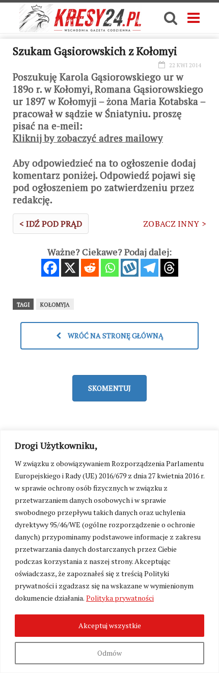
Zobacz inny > (174, 223)
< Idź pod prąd (50, 223)
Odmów (109, 653)
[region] (109, 551)
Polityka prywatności (120, 598)
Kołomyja (55, 304)
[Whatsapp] (110, 268)
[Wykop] (130, 268)
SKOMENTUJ (109, 388)
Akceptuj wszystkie (109, 625)
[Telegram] (149, 268)
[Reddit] (90, 268)
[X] (70, 268)
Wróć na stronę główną (114, 335)
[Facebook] (50, 268)
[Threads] (169, 268)
